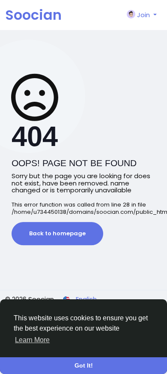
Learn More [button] (32, 340)
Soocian (33, 14)
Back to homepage (57, 233)
